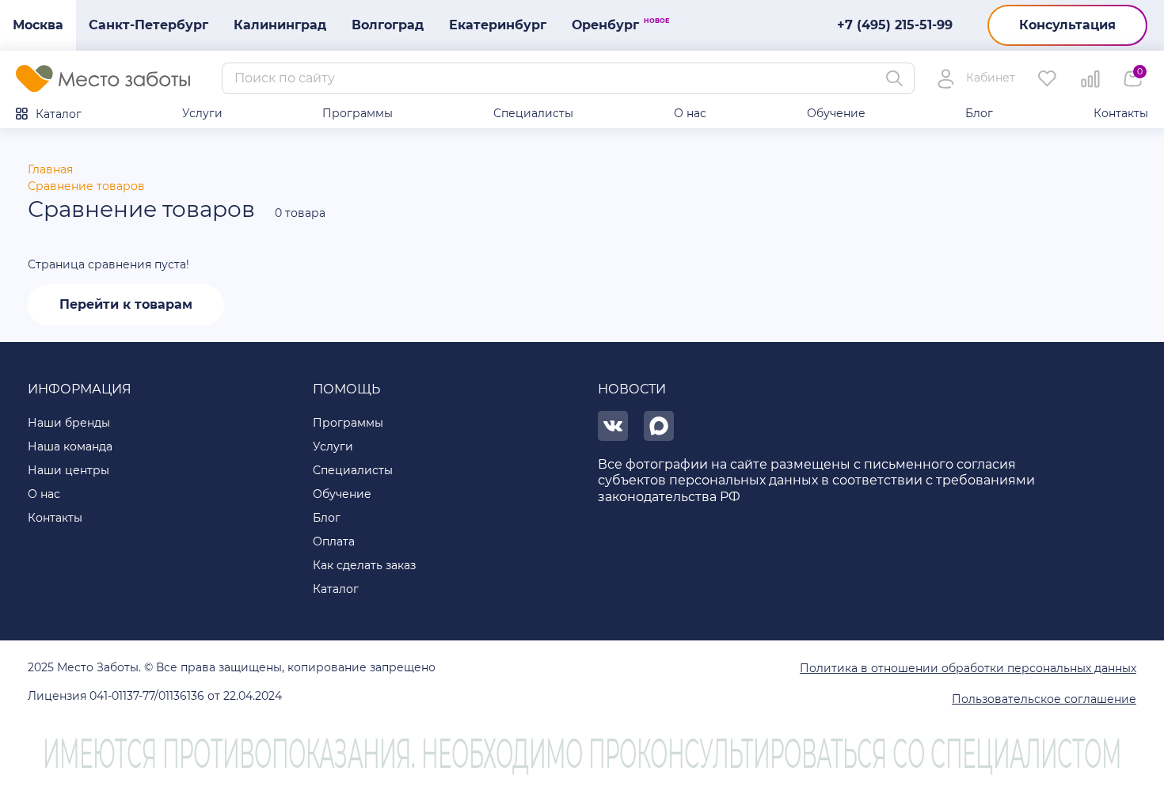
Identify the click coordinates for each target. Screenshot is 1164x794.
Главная (50, 169)
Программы (357, 113)
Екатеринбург (497, 24)
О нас (690, 113)
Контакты (1121, 113)
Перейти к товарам (125, 304)
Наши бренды (69, 423)
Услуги (202, 113)
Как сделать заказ (364, 565)
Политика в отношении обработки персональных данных (968, 668)
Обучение (836, 113)
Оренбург (612, 24)
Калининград (280, 24)
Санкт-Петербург (148, 24)
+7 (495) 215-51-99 (895, 24)
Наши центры (68, 470)
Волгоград (388, 24)
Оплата (334, 541)
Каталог (59, 114)
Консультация (1067, 24)
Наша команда (70, 446)
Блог (979, 113)
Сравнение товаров (86, 186)
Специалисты (533, 113)
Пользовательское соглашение (1044, 699)
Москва (38, 24)
